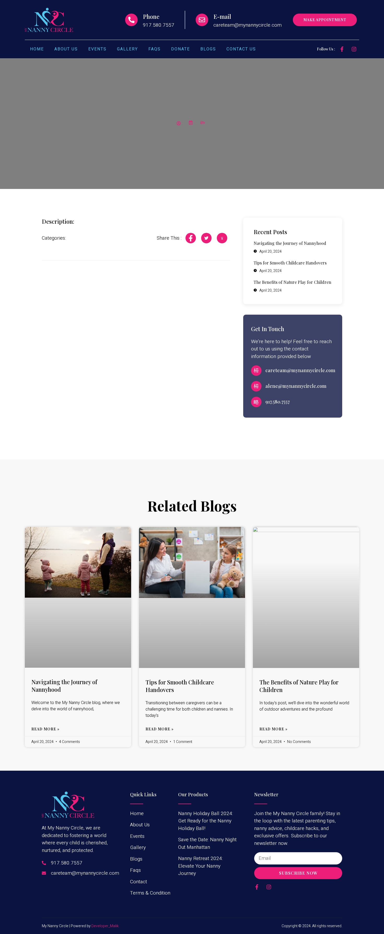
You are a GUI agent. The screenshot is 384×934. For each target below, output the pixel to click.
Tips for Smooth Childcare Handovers (180, 686)
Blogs (208, 49)
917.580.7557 (277, 402)
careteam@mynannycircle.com (300, 370)
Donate (180, 49)
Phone (151, 16)
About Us (66, 49)
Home (37, 49)
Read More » (45, 729)
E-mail (222, 16)
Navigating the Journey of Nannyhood (64, 685)
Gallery (127, 49)
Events (97, 49)
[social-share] (190, 238)
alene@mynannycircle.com (296, 386)
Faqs (154, 49)
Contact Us (241, 49)
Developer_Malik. (105, 926)
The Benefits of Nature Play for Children (299, 686)
